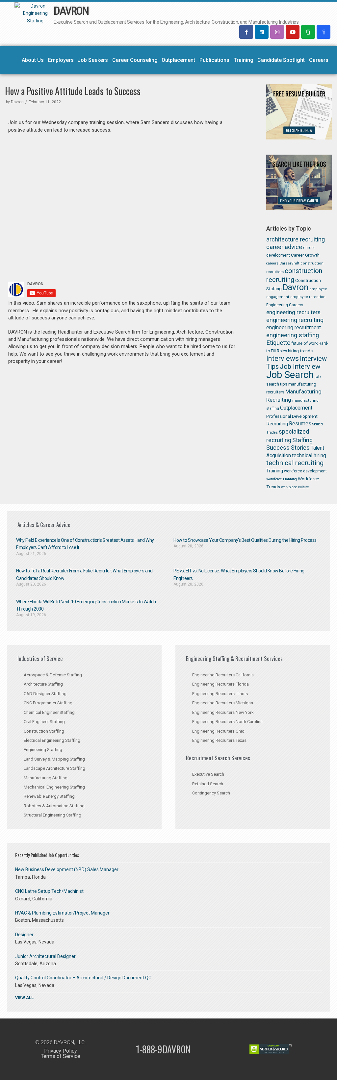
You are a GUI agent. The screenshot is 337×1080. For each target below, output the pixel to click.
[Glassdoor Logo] (308, 32)
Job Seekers (93, 60)
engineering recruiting (295, 319)
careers (272, 263)
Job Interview (300, 366)
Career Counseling (135, 60)
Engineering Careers (284, 305)
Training (243, 60)
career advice (284, 246)
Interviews (282, 358)
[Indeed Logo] (323, 32)
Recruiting (277, 424)
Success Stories (288, 447)
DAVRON (71, 11)
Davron (17, 102)
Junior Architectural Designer (45, 956)
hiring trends (300, 350)
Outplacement (178, 60)
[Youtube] (292, 32)
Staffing (302, 440)
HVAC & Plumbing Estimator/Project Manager (62, 913)
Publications (214, 60)
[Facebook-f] (246, 32)
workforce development (305, 471)
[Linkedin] (262, 32)
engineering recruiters (293, 312)
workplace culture (295, 487)
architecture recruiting (295, 239)
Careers (318, 60)
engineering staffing (292, 335)
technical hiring (309, 455)
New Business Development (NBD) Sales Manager (66, 869)
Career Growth (305, 255)
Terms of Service (60, 1056)
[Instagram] (277, 32)
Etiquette (278, 342)
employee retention (307, 297)
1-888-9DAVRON (163, 1049)
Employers (61, 60)
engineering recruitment (293, 327)
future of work (304, 343)
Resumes (300, 423)
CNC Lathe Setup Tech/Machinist (49, 891)
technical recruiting (295, 463)
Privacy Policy (60, 1051)
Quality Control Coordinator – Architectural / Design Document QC (83, 977)
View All (24, 997)
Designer (24, 934)
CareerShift (289, 263)
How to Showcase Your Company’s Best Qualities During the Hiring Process (245, 540)
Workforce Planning (281, 479)
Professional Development (292, 416)
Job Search (290, 374)
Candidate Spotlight (281, 60)
